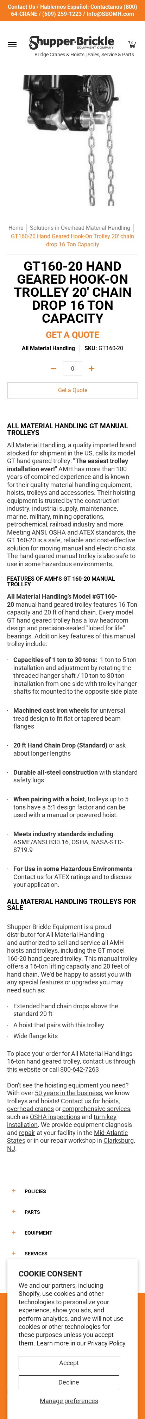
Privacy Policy (106, 1343)
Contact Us (21, 7)
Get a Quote (72, 390)
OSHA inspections (55, 1117)
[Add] (91, 368)
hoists (110, 1101)
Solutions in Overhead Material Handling (80, 228)
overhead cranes (30, 1108)
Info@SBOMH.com (110, 14)
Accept (69, 1363)
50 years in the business (68, 1093)
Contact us (77, 1101)
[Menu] (12, 44)
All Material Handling (48, 348)
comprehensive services (96, 1108)
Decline (68, 1382)
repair (27, 1132)
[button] (132, 44)
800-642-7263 (79, 1069)
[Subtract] (53, 368)
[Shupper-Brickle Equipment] (71, 43)
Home (15, 228)
